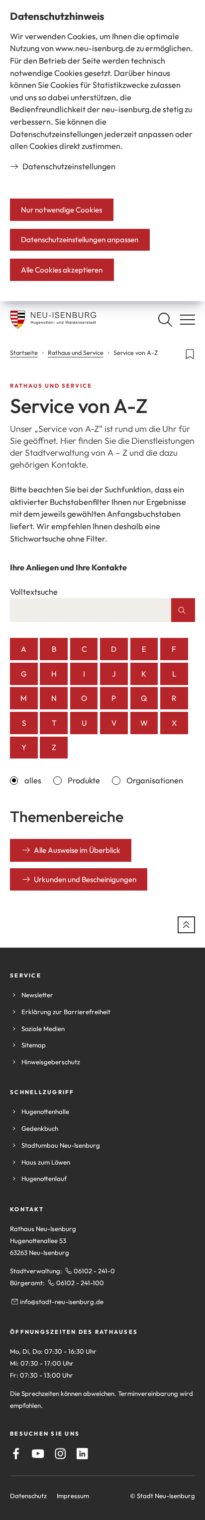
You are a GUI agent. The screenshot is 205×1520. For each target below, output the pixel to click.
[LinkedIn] (82, 1454)
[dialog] (102, 150)
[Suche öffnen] (165, 319)
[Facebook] (16, 1454)
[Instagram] (60, 1454)
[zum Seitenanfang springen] (186, 925)
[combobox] (90, 610)
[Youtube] (38, 1454)
